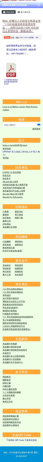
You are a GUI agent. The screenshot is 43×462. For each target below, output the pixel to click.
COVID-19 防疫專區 (12, 172)
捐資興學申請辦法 (11, 419)
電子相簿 (19, 214)
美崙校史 (7, 265)
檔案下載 (19, 217)
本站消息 (9, 11)
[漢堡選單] (39, 5)
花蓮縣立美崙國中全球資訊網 (14, 5)
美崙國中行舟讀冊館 (12, 359)
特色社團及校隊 (10, 389)
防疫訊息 (7, 175)
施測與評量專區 (10, 310)
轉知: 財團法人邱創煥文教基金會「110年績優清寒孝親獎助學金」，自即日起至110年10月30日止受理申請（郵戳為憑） (21, 26)
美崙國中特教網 (10, 343)
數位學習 (7, 398)
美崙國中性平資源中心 (13, 362)
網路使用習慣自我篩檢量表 (15, 322)
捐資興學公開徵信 (11, 425)
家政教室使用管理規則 (13, 304)
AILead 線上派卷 (10, 181)
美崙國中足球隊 (10, 226)
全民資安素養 (9, 395)
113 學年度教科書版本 (13, 288)
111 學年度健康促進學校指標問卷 (18, 316)
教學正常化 (8, 401)
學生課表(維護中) (10, 307)
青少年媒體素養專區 (12, 319)
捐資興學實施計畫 (11, 415)
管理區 (6, 157)
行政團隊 (7, 241)
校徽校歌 (19, 271)
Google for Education (13, 196)
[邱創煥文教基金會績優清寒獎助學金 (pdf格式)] (11, 70)
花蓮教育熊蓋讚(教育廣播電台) (16, 329)
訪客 (12, 37)
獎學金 (7, 37)
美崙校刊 (7, 352)
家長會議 (7, 244)
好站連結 (7, 223)
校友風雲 (19, 274)
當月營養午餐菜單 (11, 298)
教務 (17, 37)
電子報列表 (25, 11)
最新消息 (19, 211)
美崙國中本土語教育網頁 (14, 356)
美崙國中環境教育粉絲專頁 (15, 349)
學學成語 (7, 295)
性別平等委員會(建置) (12, 250)
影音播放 (7, 217)
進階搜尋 (36, 128)
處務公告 (7, 220)
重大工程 (7, 274)
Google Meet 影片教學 (13, 193)
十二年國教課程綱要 (12, 392)
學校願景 (7, 268)
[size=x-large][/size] (15, 145)
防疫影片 (7, 178)
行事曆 (6, 211)
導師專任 (19, 241)
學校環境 (19, 265)
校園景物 (19, 268)
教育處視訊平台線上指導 (14, 190)
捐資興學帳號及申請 (12, 422)
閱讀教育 (7, 376)
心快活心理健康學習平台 (14, 326)
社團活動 (7, 385)
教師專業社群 (9, 247)
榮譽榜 (6, 214)
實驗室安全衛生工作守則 (14, 301)
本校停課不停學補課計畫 (14, 187)
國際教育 (7, 379)
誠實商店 (19, 244)
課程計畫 (7, 382)
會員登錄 (7, 148)
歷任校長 (7, 271)
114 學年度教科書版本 (13, 292)
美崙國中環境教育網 (12, 346)
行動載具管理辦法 (11, 313)
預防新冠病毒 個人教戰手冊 (15, 184)
